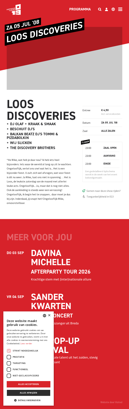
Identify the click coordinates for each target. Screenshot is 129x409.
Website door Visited (111, 402)
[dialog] (28, 358)
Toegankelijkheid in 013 (100, 196)
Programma (80, 9)
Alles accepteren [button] (28, 384)
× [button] (49, 315)
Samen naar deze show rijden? (104, 190)
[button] (28, 400)
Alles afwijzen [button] (28, 392)
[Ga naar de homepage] (19, 9)
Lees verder (26, 343)
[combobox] (44, 315)
